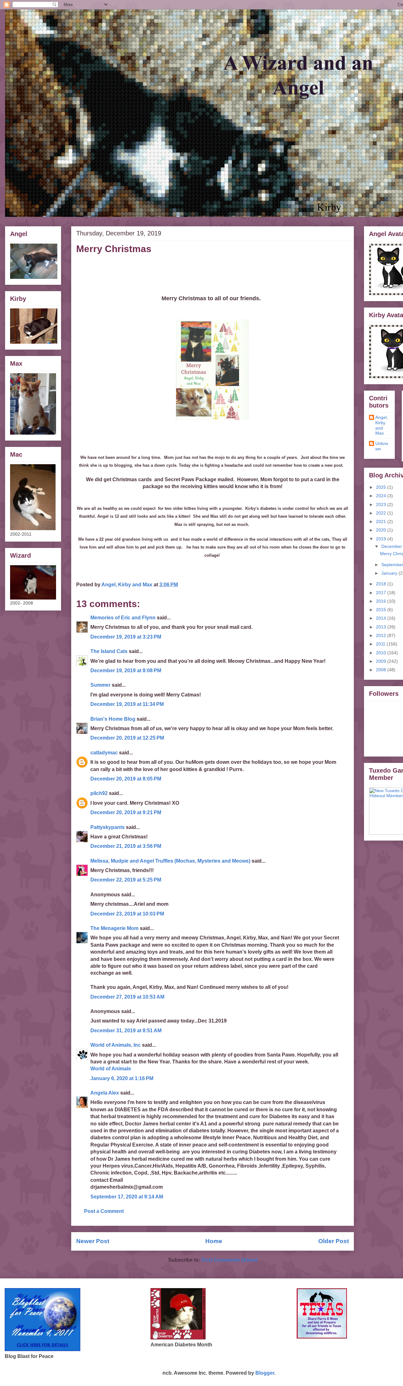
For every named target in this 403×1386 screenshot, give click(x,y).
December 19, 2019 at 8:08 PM (125, 670)
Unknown (381, 446)
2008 (381, 669)
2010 (381, 652)
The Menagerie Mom (114, 928)
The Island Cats (109, 651)
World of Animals (110, 1068)
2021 (381, 521)
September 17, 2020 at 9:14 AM (126, 1196)
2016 (381, 601)
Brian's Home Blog (112, 719)
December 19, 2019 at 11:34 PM (127, 704)
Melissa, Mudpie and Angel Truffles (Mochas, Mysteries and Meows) (170, 861)
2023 (381, 504)
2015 (381, 609)
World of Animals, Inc (115, 1045)
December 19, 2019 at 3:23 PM (125, 636)
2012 (381, 635)
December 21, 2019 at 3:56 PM (125, 846)
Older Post (333, 1241)
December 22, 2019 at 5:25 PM (125, 879)
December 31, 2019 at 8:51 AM (126, 1030)
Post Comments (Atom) (229, 1260)
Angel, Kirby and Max (381, 425)
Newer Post (92, 1241)
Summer (100, 685)
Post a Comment (104, 1211)
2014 (381, 618)
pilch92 (99, 793)
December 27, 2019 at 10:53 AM (127, 997)
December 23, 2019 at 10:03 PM (127, 913)
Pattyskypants (107, 827)
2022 (381, 513)
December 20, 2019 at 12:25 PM (127, 738)
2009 (381, 661)
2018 (381, 583)
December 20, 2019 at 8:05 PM (125, 778)
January (390, 573)
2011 (381, 643)
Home (213, 1241)
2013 (381, 626)
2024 (381, 495)
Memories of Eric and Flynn (123, 617)
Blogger (264, 1373)
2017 (381, 592)
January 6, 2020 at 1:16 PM (121, 1078)
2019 (381, 538)
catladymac (104, 752)
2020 (381, 529)
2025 (381, 487)
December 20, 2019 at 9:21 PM (125, 812)
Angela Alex (104, 1093)
